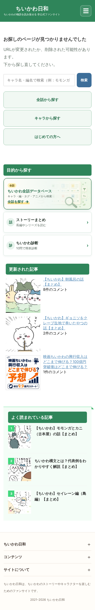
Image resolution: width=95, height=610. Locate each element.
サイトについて (17, 569)
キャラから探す (47, 118)
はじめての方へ (47, 136)
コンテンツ (13, 556)
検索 (84, 80)
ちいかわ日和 (15, 544)
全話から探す (47, 99)
